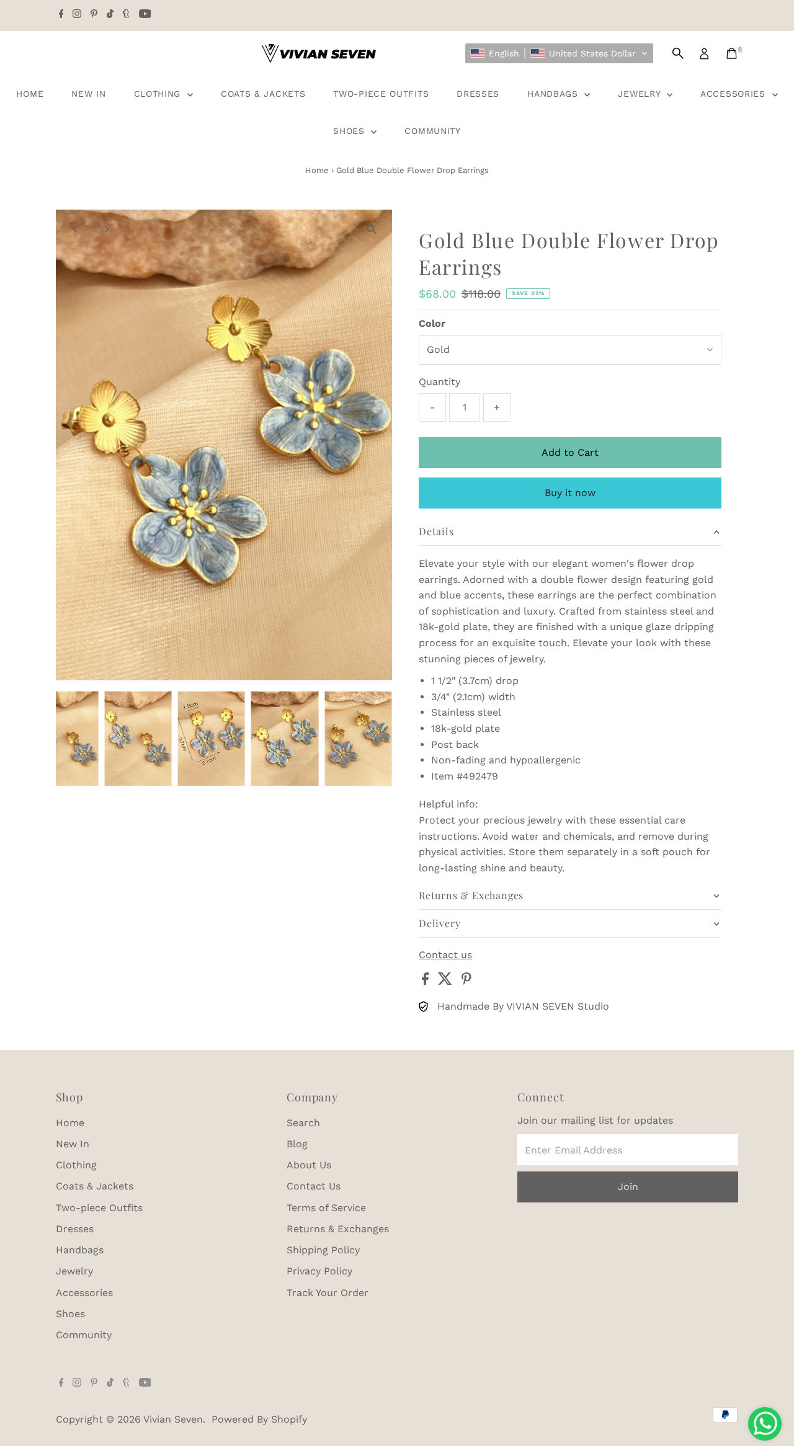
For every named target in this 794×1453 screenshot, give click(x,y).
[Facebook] (61, 15)
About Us (309, 1165)
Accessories (734, 94)
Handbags (554, 94)
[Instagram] (76, 15)
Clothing (159, 94)
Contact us (445, 955)
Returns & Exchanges (338, 1229)
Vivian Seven (173, 1419)
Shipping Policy (323, 1250)
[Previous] (76, 229)
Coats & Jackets (263, 94)
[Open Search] (678, 53)
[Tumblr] (126, 15)
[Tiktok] (110, 15)
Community (432, 131)
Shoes (350, 131)
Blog (297, 1144)
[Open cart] (731, 53)
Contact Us (314, 1186)
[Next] (106, 229)
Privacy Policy (319, 1271)
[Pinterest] (93, 15)
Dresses (478, 94)
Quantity (439, 382)
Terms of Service (326, 1208)
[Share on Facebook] (427, 981)
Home (29, 94)
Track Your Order (327, 1293)
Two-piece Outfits (381, 94)
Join (628, 1187)
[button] (559, 53)
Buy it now (570, 493)
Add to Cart (570, 452)
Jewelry (641, 94)
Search (303, 1123)
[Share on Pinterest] (466, 981)
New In (88, 94)
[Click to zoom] (372, 230)
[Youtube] (145, 15)
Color (432, 323)
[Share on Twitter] (446, 981)
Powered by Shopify (259, 1419)
